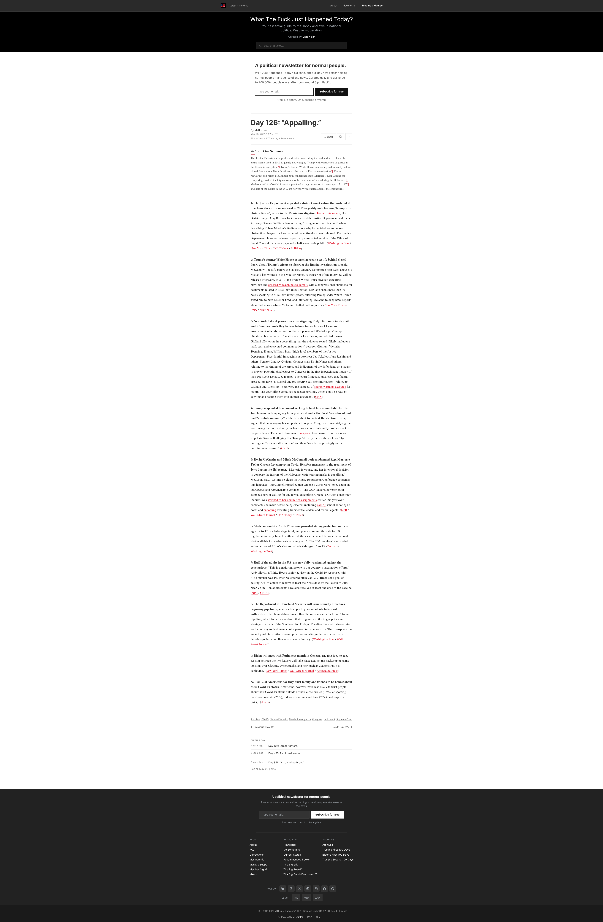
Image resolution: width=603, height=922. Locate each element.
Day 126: (286, 122)
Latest (233, 5)
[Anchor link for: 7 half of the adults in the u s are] (249, 562)
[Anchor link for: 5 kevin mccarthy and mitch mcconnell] (249, 459)
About (333, 5)
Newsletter (349, 5)
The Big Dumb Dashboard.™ (300, 874)
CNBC (298, 515)
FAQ (252, 849)
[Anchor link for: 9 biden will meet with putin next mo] (249, 655)
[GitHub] (332, 888)
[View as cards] (340, 136)
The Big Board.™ (293, 869)
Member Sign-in (259, 869)
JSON (318, 898)
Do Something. (292, 849)
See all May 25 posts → (265, 768)
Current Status (292, 854)
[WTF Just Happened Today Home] (223, 5)
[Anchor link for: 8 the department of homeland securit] (249, 603)
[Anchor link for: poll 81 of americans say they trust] (249, 681)
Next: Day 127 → (342, 727)
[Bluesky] (282, 888)
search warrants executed (330, 386)
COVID (265, 719)
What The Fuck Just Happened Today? (301, 19)
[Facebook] (324, 888)
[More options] (348, 136)
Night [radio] (320, 917)
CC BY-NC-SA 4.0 (328, 911)
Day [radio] (309, 917)
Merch (253, 874)
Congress (317, 719)
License (343, 911)
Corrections (256, 854)
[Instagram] (316, 888)
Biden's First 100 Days (335, 854)
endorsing (270, 510)
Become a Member (372, 5)
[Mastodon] (307, 888)
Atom (306, 898)
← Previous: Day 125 (263, 727)
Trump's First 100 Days (336, 849)
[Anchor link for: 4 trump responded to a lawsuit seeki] (249, 407)
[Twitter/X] (299, 888)
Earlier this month (328, 213)
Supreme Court (344, 719)
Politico (296, 248)
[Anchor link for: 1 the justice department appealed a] (249, 203)
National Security (279, 719)
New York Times (261, 248)
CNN (254, 310)
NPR (344, 510)
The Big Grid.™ (292, 864)
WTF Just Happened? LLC (288, 911)
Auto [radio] (299, 917)
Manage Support (259, 864)
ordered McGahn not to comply (288, 284)
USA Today (285, 515)
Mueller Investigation (300, 719)
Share (330, 137)
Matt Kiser (308, 36)
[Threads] (291, 888)
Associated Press (327, 670)
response (305, 433)
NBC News (281, 248)
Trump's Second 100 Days (337, 859)
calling (321, 505)
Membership (257, 859)
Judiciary (255, 719)
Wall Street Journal (263, 515)
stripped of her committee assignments (292, 500)
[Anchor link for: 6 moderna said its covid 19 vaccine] (249, 526)
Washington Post (338, 243)
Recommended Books (296, 859)
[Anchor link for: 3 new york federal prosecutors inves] (249, 321)
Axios (265, 702)
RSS (296, 898)
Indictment (329, 719)
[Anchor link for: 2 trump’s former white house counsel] (249, 259)
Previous (243, 5)
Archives (327, 844)
